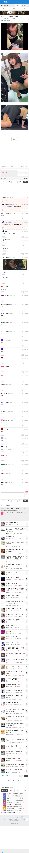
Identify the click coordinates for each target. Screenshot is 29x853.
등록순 (8, 197)
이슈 (25, 790)
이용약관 (5, 819)
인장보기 (5, 178)
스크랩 (25, 166)
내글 (4, 8)
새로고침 (26, 197)
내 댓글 (14, 8)
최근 (3, 775)
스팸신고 (12, 166)
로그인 (8, 817)
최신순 (11, 197)
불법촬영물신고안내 (14, 820)
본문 (9, 181)
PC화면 (13, 817)
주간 (11, 790)
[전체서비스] (27, 1)
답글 (4, 209)
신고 (7, 166)
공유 (22, 166)
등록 (26, 494)
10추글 (25, 8)
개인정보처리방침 (13, 819)
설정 (22, 817)
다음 (20, 181)
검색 (21, 775)
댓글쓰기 (26, 181)
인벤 (5, 2)
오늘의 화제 (4, 790)
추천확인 (3, 166)
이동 (7, 209)
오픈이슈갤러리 (5, 5)
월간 (18, 790)
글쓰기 (27, 5)
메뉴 (2, 178)
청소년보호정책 (22, 819)
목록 (3, 181)
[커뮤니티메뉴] (2, 1)
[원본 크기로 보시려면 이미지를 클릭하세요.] (14, 78)
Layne (2, 18)
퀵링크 (17, 817)
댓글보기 (26, 500)
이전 (14, 181)
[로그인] (24, 1)
